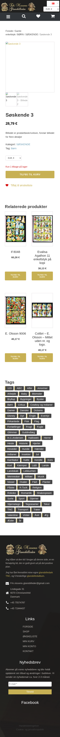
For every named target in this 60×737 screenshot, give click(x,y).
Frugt (29, 426)
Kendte (38, 460)
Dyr (22, 415)
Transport (23, 509)
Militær (29, 476)
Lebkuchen (29, 471)
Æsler (10, 520)
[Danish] (52, 3)
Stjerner (34, 498)
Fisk (26, 421)
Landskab (12, 471)
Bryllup (11, 399)
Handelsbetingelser (29, 725)
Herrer (47, 437)
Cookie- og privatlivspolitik (30, 729)
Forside (9, 31)
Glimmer (12, 432)
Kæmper (22, 465)
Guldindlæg (28, 432)
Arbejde (11, 393)
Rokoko (11, 493)
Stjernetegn (13, 504)
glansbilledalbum (35, 576)
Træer (36, 509)
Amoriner (42, 388)
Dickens (38, 410)
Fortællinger (14, 426)
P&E (34, 482)
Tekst (47, 504)
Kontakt (28, 651)
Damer (11, 410)
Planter (46, 482)
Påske (10, 487)
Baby (24, 393)
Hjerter (36, 443)
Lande (45, 465)
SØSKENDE (31, 34)
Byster (40, 399)
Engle (32, 415)
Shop (26, 631)
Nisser (11, 482)
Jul (37, 454)
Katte (26, 460)
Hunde (25, 449)
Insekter (26, 454)
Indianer (11, 454)
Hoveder (12, 449)
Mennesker (13, 476)
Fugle (40, 426)
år (20, 520)
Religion (37, 487)
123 (9, 388)
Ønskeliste (30, 636)
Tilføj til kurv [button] (15, 276)
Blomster (37, 393)
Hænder (39, 449)
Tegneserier (32, 504)
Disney (11, 415)
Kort (9, 465)
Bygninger (26, 399)
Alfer (29, 388)
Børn (13, 148)
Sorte (10, 498)
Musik (41, 476)
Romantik (26, 493)
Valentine (12, 515)
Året (37, 515)
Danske (24, 410)
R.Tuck (23, 487)
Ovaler (23, 482)
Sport (22, 498)
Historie (23, 443)
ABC (19, 388)
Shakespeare (44, 493)
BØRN (20, 34)
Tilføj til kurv (30, 174)
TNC (10, 509)
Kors (50, 460)
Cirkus (21, 404)
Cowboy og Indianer (41, 404)
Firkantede (13, 421)
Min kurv (28, 641)
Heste (10, 443)
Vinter (26, 515)
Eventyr (45, 415)
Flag (36, 421)
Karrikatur (12, 460)
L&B (34, 465)
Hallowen (33, 437)
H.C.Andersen (15, 437)
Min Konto (29, 646)
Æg (46, 515)
